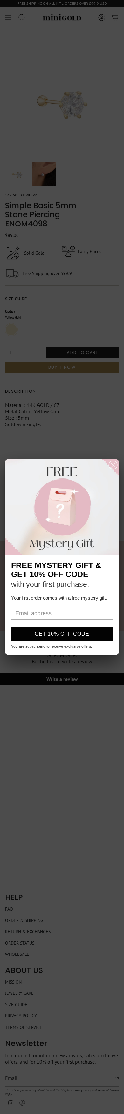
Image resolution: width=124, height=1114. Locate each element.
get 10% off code (62, 634)
